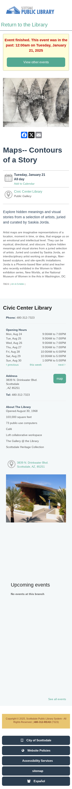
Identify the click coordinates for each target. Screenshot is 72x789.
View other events (36, 62)
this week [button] (36, 364)
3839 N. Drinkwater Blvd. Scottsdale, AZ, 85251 (32, 464)
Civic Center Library (28, 191)
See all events (57, 699)
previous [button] (13, 364)
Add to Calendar (24, 183)
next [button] (61, 364)
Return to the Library (24, 24)
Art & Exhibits (17, 284)
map (60, 378)
